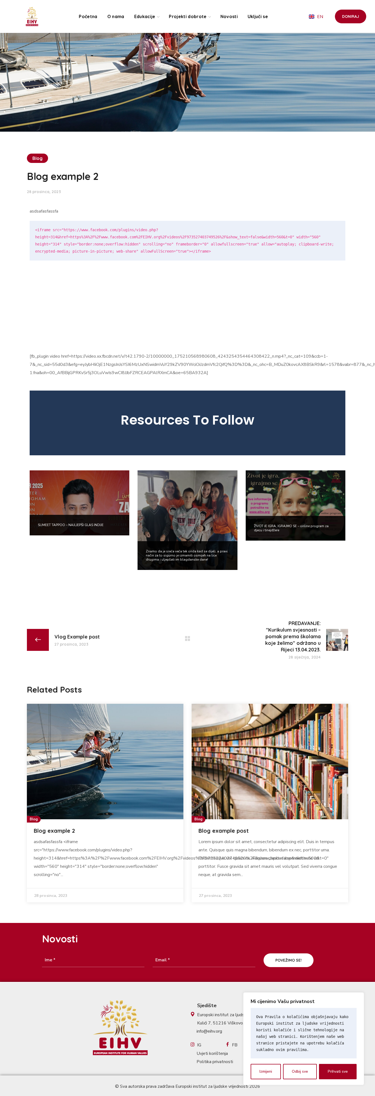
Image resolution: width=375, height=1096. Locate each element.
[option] (187, 423)
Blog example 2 (54, 830)
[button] (350, 16)
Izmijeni (265, 1071)
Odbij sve (300, 1071)
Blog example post (223, 830)
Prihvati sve (338, 1071)
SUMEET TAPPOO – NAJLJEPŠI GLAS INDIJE (70, 525)
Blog (37, 158)
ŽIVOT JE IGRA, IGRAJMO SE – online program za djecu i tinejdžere (291, 528)
